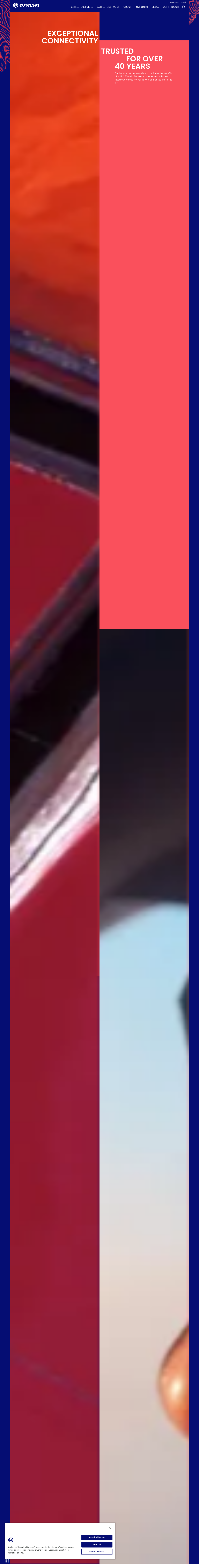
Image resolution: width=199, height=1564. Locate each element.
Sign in (173, 2)
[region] (60, 1541)
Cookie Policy (31, 1553)
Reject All (97, 1544)
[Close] (110, 1528)
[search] (183, 7)
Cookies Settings (97, 1552)
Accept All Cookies (97, 1537)
